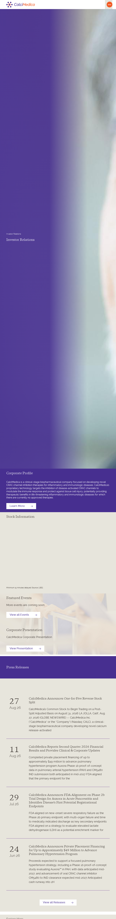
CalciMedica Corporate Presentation (29, 637)
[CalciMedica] (54, 4)
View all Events (19, 615)
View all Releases (54, 902)
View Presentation (21, 648)
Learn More (17, 506)
